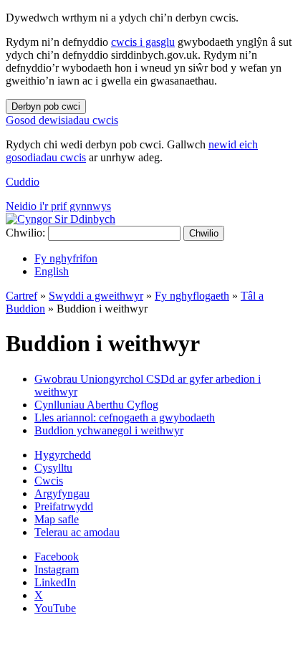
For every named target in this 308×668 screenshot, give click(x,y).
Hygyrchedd (62, 455)
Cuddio (22, 182)
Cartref (21, 296)
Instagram (56, 569)
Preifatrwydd (63, 506)
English (51, 271)
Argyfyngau (62, 493)
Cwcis (48, 480)
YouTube (55, 608)
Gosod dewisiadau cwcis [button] (62, 120)
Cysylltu (53, 468)
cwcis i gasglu (143, 42)
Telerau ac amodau (77, 532)
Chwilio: (25, 232)
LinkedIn (55, 582)
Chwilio (203, 233)
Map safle (56, 519)
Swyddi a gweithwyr (96, 296)
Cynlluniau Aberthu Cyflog (96, 405)
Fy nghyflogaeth (192, 296)
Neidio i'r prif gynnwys (58, 206)
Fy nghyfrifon (65, 258)
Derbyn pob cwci (45, 106)
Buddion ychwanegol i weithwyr (108, 430)
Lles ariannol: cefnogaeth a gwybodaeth (124, 417)
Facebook (56, 556)
